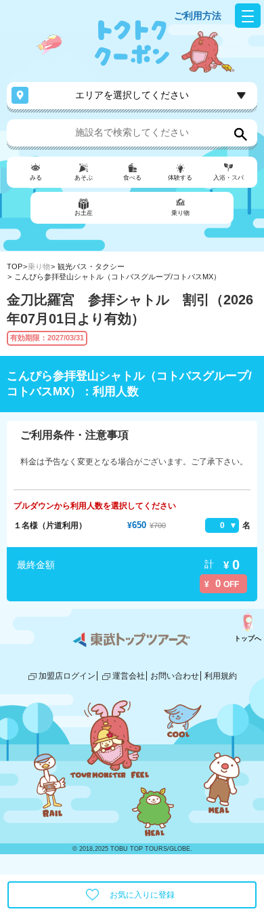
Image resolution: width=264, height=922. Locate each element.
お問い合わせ (174, 676)
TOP (14, 266)
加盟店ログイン (67, 676)
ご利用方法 (197, 15)
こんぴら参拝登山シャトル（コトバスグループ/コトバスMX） (117, 277)
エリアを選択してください (132, 94)
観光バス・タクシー (91, 266)
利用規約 (220, 676)
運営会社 (128, 676)
